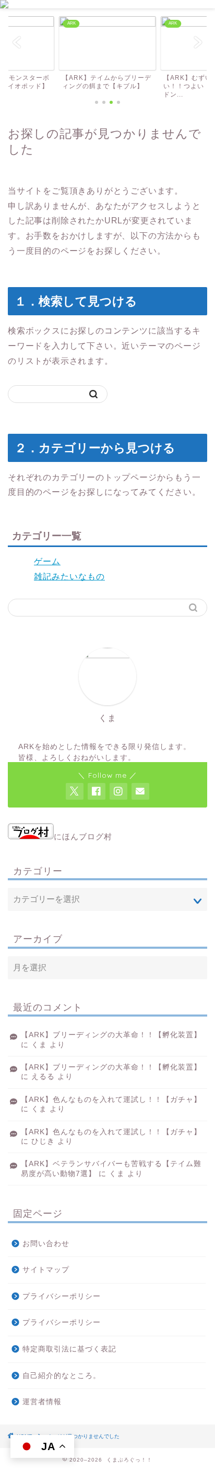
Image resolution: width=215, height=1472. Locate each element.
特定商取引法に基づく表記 (69, 1349)
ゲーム (47, 561)
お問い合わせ (45, 1244)
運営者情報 (42, 1402)
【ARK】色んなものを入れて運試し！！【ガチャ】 (111, 1099)
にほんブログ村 (83, 836)
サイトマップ (45, 1270)
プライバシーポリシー (61, 1296)
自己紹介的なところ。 (61, 1376)
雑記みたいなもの (69, 576)
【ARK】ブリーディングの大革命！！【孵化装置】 (111, 1035)
